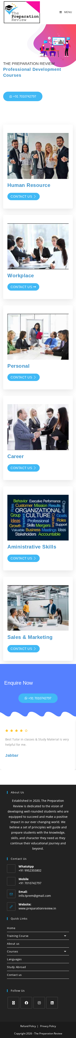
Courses (12, 951)
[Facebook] (26, 1002)
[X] (13, 1002)
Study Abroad (16, 967)
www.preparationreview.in (37, 908)
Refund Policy (28, 1026)
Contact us (21, 196)
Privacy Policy (48, 1026)
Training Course (17, 936)
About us (13, 943)
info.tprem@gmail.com (35, 896)
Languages (14, 959)
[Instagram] (39, 1002)
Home (11, 928)
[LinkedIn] (52, 1002)
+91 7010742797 (24, 96)
